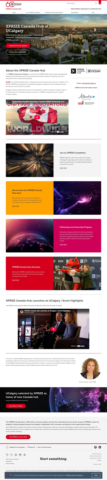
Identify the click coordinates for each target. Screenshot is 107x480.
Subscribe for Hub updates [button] (18, 46)
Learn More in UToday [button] (15, 406)
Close (96, 475)
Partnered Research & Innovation (86, 9)
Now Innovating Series (44, 447)
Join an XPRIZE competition (33, 12)
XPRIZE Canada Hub (13, 9)
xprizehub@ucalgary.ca (89, 83)
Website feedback (10, 463)
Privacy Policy (9, 461)
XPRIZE (8, 82)
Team (93, 12)
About (14, 12)
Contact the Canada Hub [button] (17, 52)
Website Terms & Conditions (75, 475)
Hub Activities (74, 12)
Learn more (63, 168)
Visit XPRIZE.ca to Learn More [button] (18, 437)
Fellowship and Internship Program (54, 12)
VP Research (31, 447)
